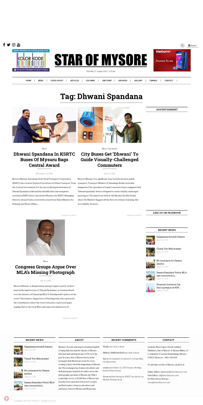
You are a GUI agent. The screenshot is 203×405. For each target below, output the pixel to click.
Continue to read (67, 215)
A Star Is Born (118, 346)
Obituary (107, 80)
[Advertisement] (89, 21)
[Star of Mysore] (94, 64)
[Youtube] (18, 45)
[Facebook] (4, 45)
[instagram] (13, 45)
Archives (122, 80)
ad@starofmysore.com (169, 375)
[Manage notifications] (6, 398)
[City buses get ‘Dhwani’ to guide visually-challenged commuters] (109, 142)
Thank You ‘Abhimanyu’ (168, 248)
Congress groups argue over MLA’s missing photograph (45, 269)
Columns (90, 80)
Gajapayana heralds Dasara (170, 236)
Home (28, 80)
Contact (169, 80)
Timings (153, 80)
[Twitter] (8, 45)
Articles (74, 80)
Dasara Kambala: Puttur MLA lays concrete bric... (171, 274)
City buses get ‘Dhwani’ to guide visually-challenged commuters (110, 159)
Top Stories (112, 148)
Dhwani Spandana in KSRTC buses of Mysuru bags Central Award (44, 159)
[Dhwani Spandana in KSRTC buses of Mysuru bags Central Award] (44, 142)
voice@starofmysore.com (159, 382)
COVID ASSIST (57, 80)
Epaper (193, 45)
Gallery (138, 80)
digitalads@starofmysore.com (174, 371)
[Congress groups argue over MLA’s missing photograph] (45, 255)
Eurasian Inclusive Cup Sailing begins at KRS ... (168, 286)
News (40, 80)
